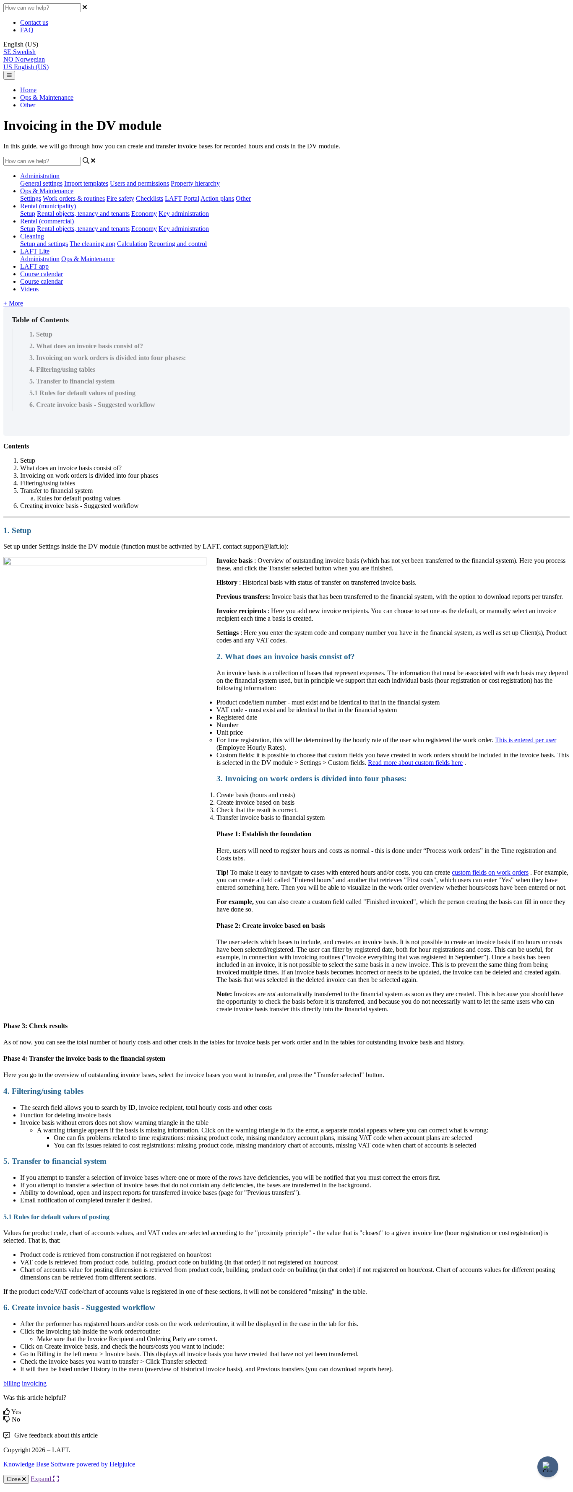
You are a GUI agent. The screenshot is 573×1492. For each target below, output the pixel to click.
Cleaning (32, 236)
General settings (41, 183)
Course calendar (41, 273)
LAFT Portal (182, 198)
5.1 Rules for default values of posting (82, 392)
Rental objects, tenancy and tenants (83, 213)
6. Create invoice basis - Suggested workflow (92, 404)
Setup (27, 213)
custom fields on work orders (490, 872)
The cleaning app (92, 243)
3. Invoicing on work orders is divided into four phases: (107, 357)
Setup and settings (44, 243)
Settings (30, 198)
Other (27, 105)
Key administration (184, 213)
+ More (13, 303)
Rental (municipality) (48, 206)
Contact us (34, 22)
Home (28, 89)
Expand (42, 1478)
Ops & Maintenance (46, 97)
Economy (144, 213)
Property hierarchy (195, 183)
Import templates (86, 183)
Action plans (217, 198)
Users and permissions (139, 183)
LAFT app (34, 266)
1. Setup (40, 334)
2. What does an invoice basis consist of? (86, 346)
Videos (29, 289)
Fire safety (120, 198)
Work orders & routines (74, 198)
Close (14, 1479)
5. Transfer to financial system (72, 381)
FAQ (27, 30)
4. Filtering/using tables (62, 369)
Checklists (149, 198)
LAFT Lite (34, 251)
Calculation (132, 243)
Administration (40, 175)
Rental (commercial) (47, 221)
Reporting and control (178, 243)
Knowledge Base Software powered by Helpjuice (69, 1464)
